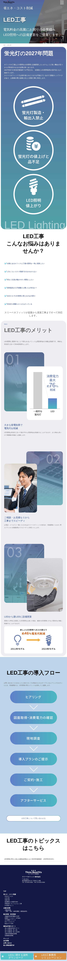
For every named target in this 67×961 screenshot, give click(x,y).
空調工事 (7, 900)
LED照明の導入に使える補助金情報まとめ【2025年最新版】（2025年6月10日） (29, 859)
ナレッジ (6, 938)
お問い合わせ (7, 943)
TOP (4, 891)
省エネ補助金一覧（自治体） (13, 932)
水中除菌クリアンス (10, 920)
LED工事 (7, 898)
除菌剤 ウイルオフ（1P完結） (13, 918)
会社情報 (6, 940)
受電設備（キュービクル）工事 (13, 903)
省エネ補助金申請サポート (12, 928)
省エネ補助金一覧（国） (11, 930)
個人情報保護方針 (8, 945)
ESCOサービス (9, 896)
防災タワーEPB (9, 923)
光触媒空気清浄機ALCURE (12, 916)
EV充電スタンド (9, 905)
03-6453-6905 (29, 882)
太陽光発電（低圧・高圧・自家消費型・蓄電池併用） (16, 910)
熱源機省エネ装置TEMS (11, 902)
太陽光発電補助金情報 (11, 933)
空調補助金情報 (9, 935)
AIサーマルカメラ (9, 921)
